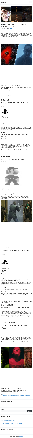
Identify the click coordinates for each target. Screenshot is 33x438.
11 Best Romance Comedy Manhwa (8, 396)
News (3, 394)
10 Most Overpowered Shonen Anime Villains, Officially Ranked (12, 424)
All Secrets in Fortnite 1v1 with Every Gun (8, 420)
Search (2, 409)
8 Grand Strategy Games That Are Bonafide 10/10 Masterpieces (12, 423)
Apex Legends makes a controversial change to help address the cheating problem (16, 395)
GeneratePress (21, 436)
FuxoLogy (3, 2)
